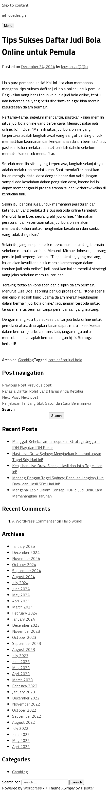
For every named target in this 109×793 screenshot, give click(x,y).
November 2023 (26, 631)
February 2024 (24, 613)
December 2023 (26, 625)
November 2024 (26, 558)
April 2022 (21, 746)
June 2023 (21, 662)
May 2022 (21, 740)
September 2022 (26, 716)
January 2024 (23, 619)
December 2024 (26, 552)
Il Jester (87, 788)
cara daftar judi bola (65, 360)
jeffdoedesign (14, 15)
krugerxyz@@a (74, 66)
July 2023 (20, 655)
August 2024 (23, 577)
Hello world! (72, 521)
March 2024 (22, 607)
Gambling (26, 360)
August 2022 (23, 722)
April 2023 (21, 674)
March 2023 (22, 680)
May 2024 (21, 595)
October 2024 (24, 564)
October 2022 (24, 710)
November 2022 (26, 704)
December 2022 (26, 698)
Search (8, 409)
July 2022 (20, 728)
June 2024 (21, 589)
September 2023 (26, 643)
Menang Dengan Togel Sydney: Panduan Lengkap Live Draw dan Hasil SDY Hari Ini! (58, 481)
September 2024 (26, 571)
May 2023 (21, 668)
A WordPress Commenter (34, 521)
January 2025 (23, 546)
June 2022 (21, 734)
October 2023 (24, 637)
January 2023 (23, 692)
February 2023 (24, 686)
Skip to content (15, 5)
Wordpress (32, 788)
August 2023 (23, 649)
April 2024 (21, 601)
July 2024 (20, 583)
